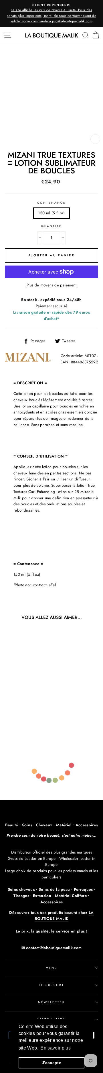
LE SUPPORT (51, 985)
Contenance (51, 203)
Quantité (51, 226)
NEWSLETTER (51, 1002)
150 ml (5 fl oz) (51, 213)
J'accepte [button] (51, 1062)
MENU (51, 968)
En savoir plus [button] (55, 1048)
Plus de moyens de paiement (51, 285)
